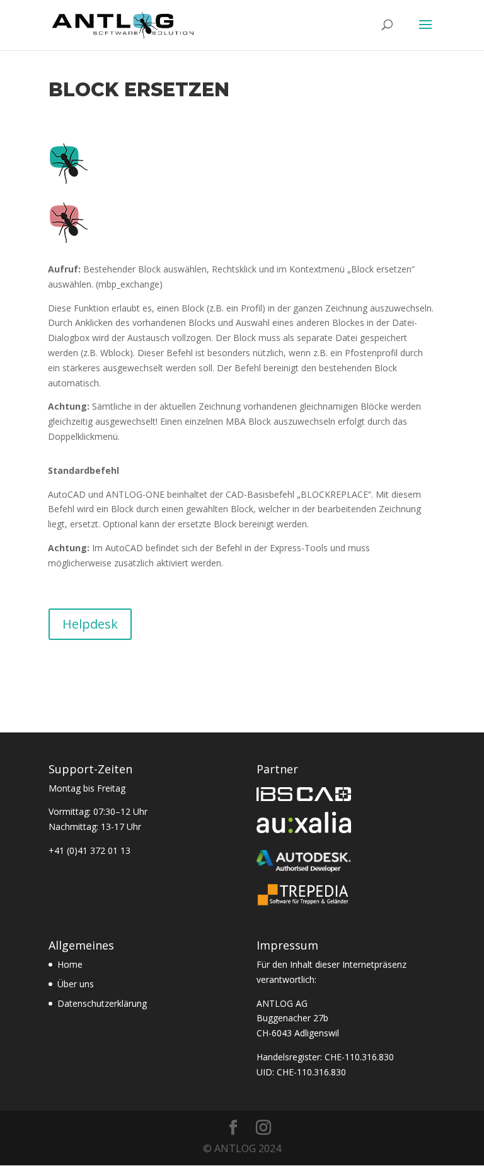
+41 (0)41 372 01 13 (89, 850)
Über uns (75, 984)
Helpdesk (90, 623)
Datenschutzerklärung (102, 1003)
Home (70, 964)
